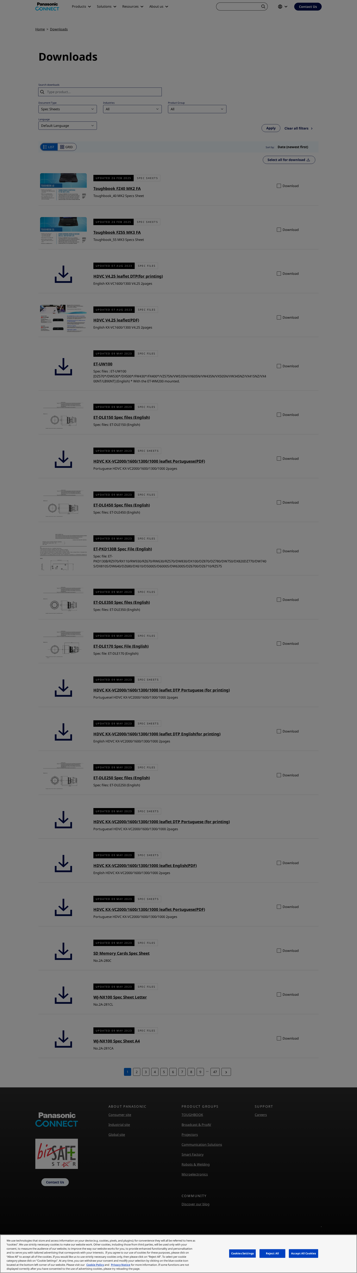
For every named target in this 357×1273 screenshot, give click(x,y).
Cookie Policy (95, 1265)
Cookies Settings (242, 1253)
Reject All (272, 1253)
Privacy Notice (120, 1265)
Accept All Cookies (303, 1253)
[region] (178, 1254)
